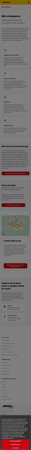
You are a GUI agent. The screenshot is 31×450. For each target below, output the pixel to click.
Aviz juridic (11, 438)
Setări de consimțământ (15, 441)
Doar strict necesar (15, 444)
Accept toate (15, 448)
